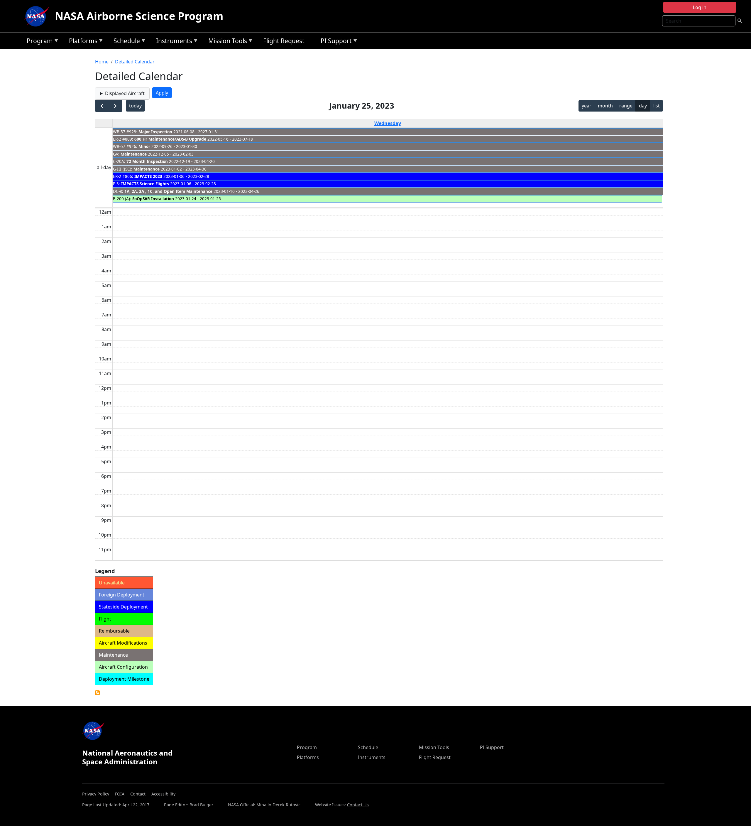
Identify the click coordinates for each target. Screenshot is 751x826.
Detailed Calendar (135, 61)
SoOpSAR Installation (153, 198)
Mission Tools (226, 42)
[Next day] (115, 106)
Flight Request (284, 41)
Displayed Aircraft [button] (125, 93)
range (625, 105)
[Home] (38, 16)
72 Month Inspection (147, 161)
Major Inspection (155, 131)
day (643, 105)
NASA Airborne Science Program (139, 16)
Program (38, 42)
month (605, 105)
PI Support (335, 42)
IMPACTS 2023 (148, 176)
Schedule (125, 42)
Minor (144, 146)
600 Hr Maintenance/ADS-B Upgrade (170, 139)
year (586, 105)
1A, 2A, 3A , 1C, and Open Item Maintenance (168, 191)
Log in (699, 7)
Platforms (81, 42)
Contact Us (358, 805)
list (656, 105)
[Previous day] (102, 106)
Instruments (172, 42)
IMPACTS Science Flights (145, 183)
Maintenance (134, 154)
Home (102, 61)
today (135, 105)
